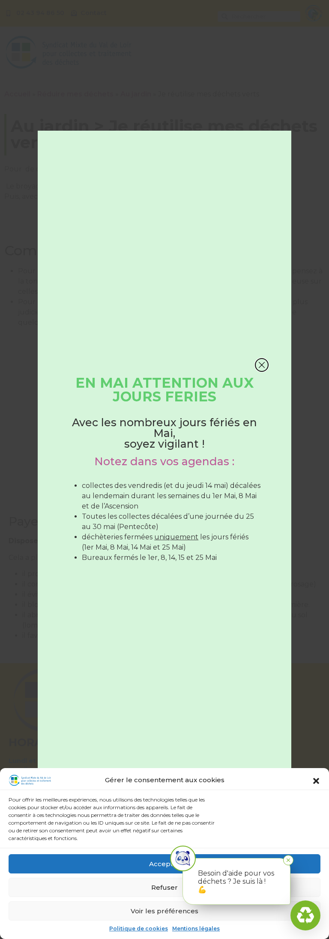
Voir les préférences (164, 911)
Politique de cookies (138, 928)
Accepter (164, 864)
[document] (164, 469)
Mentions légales (196, 928)
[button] (316, 780)
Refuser (164, 887)
